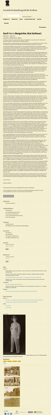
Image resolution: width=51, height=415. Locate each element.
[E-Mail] (11, 414)
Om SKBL (39, 19)
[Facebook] (5, 414)
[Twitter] (8, 414)
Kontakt (6, 23)
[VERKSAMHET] (12, 376)
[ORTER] (12, 396)
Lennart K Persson (6, 179)
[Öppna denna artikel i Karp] (4, 362)
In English (43, 27)
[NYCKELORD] (12, 407)
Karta (21, 19)
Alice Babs (9, 125)
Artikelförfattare (30, 19)
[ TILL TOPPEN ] (5, 314)
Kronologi (15, 19)
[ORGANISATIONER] (12, 386)
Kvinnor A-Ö (6, 19)
